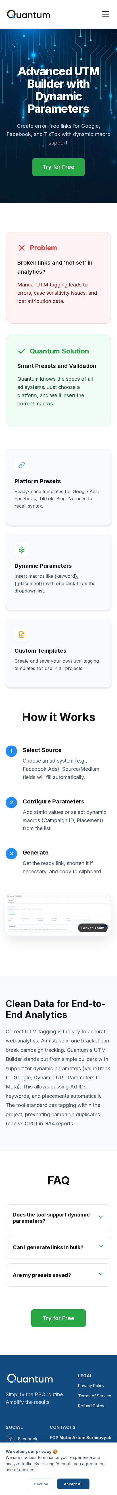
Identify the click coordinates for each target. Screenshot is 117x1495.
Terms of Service (94, 1395)
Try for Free (58, 167)
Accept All (73, 1484)
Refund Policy (91, 1405)
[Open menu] (105, 14)
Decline (41, 1484)
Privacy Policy (91, 1385)
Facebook (27, 1438)
